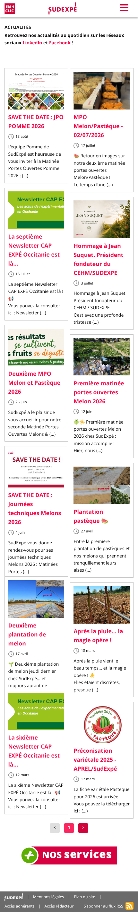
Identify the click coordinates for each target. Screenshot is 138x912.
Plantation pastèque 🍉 (90, 516)
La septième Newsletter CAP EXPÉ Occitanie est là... (34, 250)
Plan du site (84, 896)
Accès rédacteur (59, 906)
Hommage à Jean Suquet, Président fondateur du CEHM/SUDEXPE (98, 259)
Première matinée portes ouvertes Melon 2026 (98, 392)
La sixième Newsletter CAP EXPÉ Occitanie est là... (34, 751)
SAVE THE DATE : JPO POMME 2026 (36, 121)
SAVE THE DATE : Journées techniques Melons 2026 (34, 508)
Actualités (17, 27)
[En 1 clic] (9, 8)
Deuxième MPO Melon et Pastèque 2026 (34, 383)
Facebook (60, 43)
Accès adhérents (19, 906)
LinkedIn (32, 43)
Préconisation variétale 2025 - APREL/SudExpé (95, 760)
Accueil (13, 897)
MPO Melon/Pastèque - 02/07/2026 (98, 126)
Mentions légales (48, 896)
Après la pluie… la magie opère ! (98, 635)
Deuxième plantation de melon (27, 634)
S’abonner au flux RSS (103, 906)
